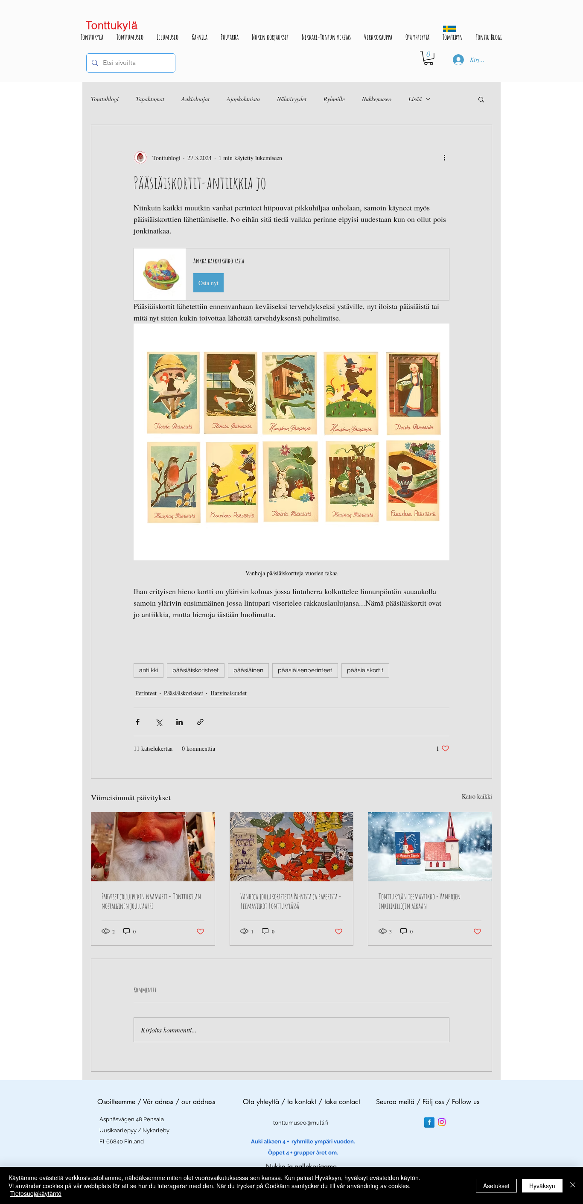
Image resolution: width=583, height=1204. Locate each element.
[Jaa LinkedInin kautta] (179, 722)
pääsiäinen (248, 670)
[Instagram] (442, 1122)
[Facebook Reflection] (429, 1122)
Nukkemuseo (376, 99)
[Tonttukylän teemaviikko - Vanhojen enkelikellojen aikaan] (430, 846)
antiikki (148, 670)
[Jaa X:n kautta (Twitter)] (158, 722)
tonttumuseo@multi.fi (300, 1122)
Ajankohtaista (243, 99)
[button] (428, 58)
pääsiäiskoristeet (195, 670)
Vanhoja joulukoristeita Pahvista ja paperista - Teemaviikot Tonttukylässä (290, 901)
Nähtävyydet (291, 99)
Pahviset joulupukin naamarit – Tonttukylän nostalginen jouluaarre (151, 901)
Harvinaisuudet (228, 693)
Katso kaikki (477, 796)
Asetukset (496, 1185)
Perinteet (146, 693)
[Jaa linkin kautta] (200, 722)
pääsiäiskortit (365, 670)
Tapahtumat (150, 99)
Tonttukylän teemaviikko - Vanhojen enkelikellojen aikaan (420, 901)
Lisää (415, 99)
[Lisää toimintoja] (444, 157)
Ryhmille (334, 99)
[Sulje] (573, 1185)
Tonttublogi (105, 99)
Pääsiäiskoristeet (183, 693)
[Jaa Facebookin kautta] (138, 722)
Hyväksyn (542, 1185)
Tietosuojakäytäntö (35, 1193)
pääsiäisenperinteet (305, 670)
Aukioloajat (195, 99)
